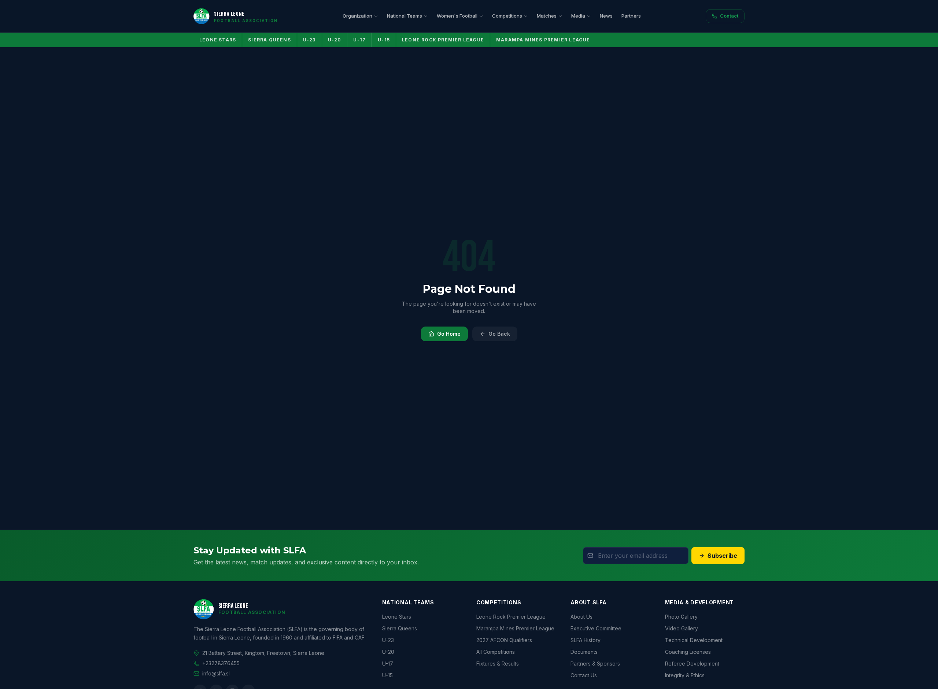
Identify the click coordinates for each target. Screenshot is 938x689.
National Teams (404, 16)
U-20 (334, 40)
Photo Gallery (681, 617)
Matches (547, 16)
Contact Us (583, 675)
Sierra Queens (269, 40)
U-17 (359, 40)
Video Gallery (681, 628)
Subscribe (722, 555)
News (606, 16)
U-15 (384, 40)
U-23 (309, 40)
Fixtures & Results (497, 663)
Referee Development (692, 663)
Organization (357, 16)
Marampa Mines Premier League (543, 40)
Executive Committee (595, 628)
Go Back (499, 334)
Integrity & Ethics (685, 675)
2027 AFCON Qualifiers (504, 640)
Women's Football (457, 16)
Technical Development (694, 640)
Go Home (449, 334)
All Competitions (495, 652)
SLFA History (585, 640)
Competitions (507, 16)
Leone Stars (217, 40)
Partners (631, 16)
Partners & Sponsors (595, 663)
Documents (584, 652)
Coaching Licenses (688, 652)
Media (578, 16)
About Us (581, 617)
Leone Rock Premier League (443, 40)
